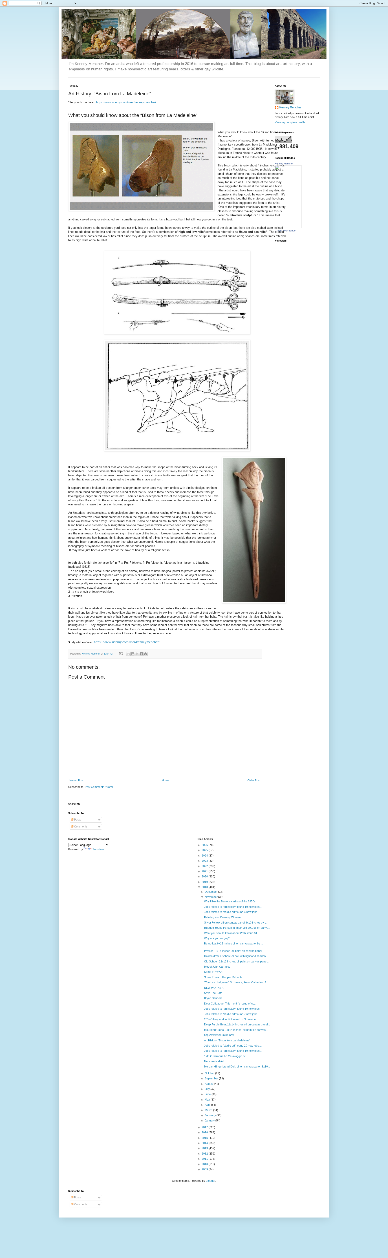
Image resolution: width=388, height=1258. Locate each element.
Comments (80, 826)
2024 (205, 855)
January (210, 1120)
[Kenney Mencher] (288, 227)
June (208, 1094)
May (208, 1099)
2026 (205, 845)
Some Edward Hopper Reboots (223, 977)
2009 (205, 1169)
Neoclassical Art (214, 1061)
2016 (205, 1132)
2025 (205, 850)
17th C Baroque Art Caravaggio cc (225, 1056)
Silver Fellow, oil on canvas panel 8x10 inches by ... (235, 922)
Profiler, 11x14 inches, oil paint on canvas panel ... (234, 951)
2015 (205, 1137)
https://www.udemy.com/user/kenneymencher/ (126, 102)
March (209, 1110)
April (208, 1104)
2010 (205, 1164)
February (210, 1115)
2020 (205, 876)
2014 (205, 1143)
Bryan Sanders (213, 998)
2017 (205, 1127)
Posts (77, 819)
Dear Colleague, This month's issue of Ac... (230, 1003)
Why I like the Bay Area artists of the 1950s (230, 901)
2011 (205, 1158)
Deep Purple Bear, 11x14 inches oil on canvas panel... (237, 1024)
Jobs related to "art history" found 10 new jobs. (232, 1008)
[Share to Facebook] (141, 654)
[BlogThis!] (132, 654)
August (209, 1083)
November (211, 897)
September (212, 1078)
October (210, 1073)
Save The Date (213, 993)
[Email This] (128, 654)
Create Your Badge (285, 230)
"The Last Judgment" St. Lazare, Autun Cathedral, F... (236, 982)
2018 (205, 887)
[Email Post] (121, 653)
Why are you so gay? (217, 938)
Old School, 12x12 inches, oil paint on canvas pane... (236, 961)
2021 (205, 871)
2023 (205, 860)
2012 (205, 1153)
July (207, 1089)
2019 (205, 882)
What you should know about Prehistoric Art (230, 933)
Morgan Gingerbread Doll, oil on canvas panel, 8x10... (237, 1066)
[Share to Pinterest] (145, 654)
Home (165, 780)
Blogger (210, 1180)
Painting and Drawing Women (222, 917)
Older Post (253, 780)
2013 (205, 1148)
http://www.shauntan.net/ (219, 1035)
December (211, 891)
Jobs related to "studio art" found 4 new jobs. (231, 912)
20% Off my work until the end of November (230, 1019)
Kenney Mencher (290, 107)
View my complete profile (290, 122)
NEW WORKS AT (214, 987)
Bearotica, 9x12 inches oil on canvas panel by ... (233, 943)
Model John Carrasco (217, 966)
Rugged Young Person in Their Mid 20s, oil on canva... (237, 927)
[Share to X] (137, 654)
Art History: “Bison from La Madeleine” (227, 1040)
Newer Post (76, 780)
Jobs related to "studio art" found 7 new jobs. (231, 1014)
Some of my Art (213, 971)
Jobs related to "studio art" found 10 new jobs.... (233, 1045)
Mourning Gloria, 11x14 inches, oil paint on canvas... (236, 1030)
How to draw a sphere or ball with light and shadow (235, 956)
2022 (205, 866)
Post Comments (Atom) (99, 787)
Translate (98, 849)
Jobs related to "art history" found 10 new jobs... (233, 906)
